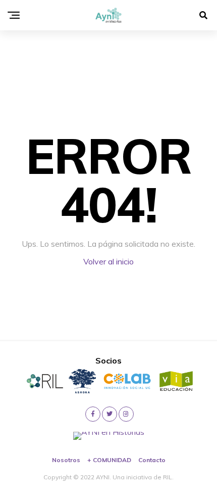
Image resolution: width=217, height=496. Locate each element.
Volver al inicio (108, 261)
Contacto (152, 460)
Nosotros (66, 460)
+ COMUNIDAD (109, 460)
